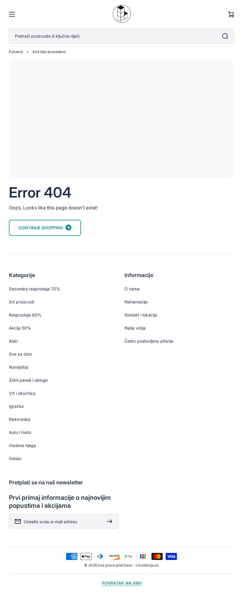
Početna (16, 52)
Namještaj (18, 367)
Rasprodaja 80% (25, 314)
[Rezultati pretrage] (226, 36)
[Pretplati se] (111, 521)
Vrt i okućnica (22, 393)
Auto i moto (20, 432)
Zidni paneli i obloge (28, 380)
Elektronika (19, 419)
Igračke (16, 406)
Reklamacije (136, 301)
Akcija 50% (20, 327)
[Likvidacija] (121, 14)
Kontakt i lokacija (140, 314)
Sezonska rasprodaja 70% (34, 288)
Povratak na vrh (121, 583)
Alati (13, 340)
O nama (132, 288)
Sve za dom (20, 354)
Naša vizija (135, 327)
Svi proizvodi (21, 301)
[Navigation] (12, 14)
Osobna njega (22, 445)
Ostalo (15, 458)
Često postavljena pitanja (148, 340)
